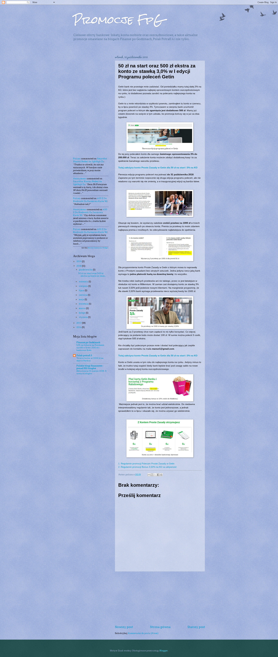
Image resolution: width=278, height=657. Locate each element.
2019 (79, 261)
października (86, 269)
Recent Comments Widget (98, 248)
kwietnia (84, 304)
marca (82, 308)
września (84, 281)
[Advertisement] (160, 598)
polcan (76, 158)
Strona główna (160, 627)
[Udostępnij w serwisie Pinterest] (161, 474)
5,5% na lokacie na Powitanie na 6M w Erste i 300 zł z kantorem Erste (90, 347)
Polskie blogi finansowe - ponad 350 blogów (89, 367)
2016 (79, 327)
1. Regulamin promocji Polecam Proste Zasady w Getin (146, 463)
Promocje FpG (118, 20)
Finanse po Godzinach (88, 342)
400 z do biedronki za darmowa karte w (90, 212)
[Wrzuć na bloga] (152, 474)
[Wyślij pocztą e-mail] (149, 474)
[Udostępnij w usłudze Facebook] (158, 474)
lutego (82, 313)
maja (82, 299)
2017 (79, 323)
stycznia (83, 317)
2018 (79, 266)
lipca (82, 290)
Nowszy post (124, 627)
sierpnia (83, 286)
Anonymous (79, 178)
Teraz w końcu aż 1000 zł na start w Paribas (89, 359)
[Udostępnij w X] (155, 474)
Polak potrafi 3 (84, 355)
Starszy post (196, 627)
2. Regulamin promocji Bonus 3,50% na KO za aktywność (147, 467)
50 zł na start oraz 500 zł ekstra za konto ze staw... (92, 274)
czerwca (83, 295)
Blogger (163, 650)
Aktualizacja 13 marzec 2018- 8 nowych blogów (91, 372)
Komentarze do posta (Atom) (143, 633)
